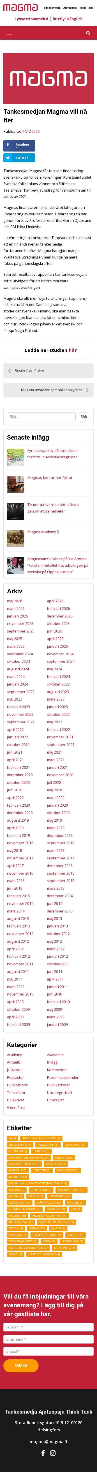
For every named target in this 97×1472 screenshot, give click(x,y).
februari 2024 (58, 676)
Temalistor (16, 1092)
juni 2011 (54, 971)
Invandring (68, 1170)
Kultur (16, 1190)
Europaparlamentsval (28, 1158)
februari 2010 (58, 1001)
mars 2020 (56, 797)
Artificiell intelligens (41, 1138)
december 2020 (20, 774)
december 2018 (60, 835)
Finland (64, 1158)
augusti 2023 (58, 691)
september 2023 (21, 691)
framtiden (56, 1164)
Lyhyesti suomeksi (31, 18)
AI (12, 1138)
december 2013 (60, 911)
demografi (48, 1145)
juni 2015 (14, 888)
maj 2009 (54, 1009)
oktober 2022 (58, 714)
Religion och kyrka (49, 1215)
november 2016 (20, 873)
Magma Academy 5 (43, 531)
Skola (16, 1228)
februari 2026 (58, 608)
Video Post (16, 1107)
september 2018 (60, 842)
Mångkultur (49, 1203)
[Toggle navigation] (9, 33)
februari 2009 (18, 1024)
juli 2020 (54, 782)
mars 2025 (16, 646)
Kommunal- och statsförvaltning (38, 1183)
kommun (18, 1177)
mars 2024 (16, 676)
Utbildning (64, 1248)
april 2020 (15, 797)
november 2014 (20, 903)
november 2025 (20, 623)
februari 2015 (18, 895)
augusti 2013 (18, 918)
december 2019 (20, 812)
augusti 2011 (18, 971)
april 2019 (15, 827)
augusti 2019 (18, 820)
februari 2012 (18, 956)
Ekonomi (18, 1151)
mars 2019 (56, 827)
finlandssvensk (24, 1164)
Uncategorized (59, 1092)
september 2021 (60, 744)
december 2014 (60, 895)
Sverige (75, 1235)
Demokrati (75, 1145)
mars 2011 (16, 986)
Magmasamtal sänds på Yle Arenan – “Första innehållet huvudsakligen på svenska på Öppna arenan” (58, 565)
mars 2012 (56, 948)
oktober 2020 (18, 782)
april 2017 (15, 865)
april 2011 (55, 979)
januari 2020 (57, 805)
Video (15, 1254)
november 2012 (20, 933)
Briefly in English (68, 18)
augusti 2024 (18, 669)
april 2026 (55, 600)
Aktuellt (13, 1062)
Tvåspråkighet (22, 1241)
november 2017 (20, 858)
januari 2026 (17, 616)
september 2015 (60, 880)
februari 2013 (18, 926)
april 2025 (55, 638)
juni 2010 (54, 994)
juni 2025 (54, 631)
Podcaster (15, 1077)
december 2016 (60, 865)
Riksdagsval (21, 1222)
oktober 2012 (58, 933)
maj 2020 (54, 790)
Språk (37, 1228)
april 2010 (15, 1001)
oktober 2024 (18, 661)
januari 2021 (57, 767)
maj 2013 (54, 918)
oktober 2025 (58, 623)
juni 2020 (14, 790)
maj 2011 (14, 979)
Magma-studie (71, 1190)
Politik (17, 1215)
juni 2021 (14, 752)
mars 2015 (56, 888)
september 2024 (60, 661)
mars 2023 (56, 699)
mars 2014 (16, 911)
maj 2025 (14, 638)
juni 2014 (54, 903)
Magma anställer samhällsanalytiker (51, 389)
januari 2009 (57, 1024)
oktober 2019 (58, 812)
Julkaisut (14, 1069)
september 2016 (60, 873)
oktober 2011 (58, 963)
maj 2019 (54, 820)
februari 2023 (18, 706)
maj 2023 (14, 699)
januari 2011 (57, 986)
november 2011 (20, 963)
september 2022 (21, 722)
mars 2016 (16, 880)
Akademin (55, 1054)
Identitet (42, 1170)
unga (49, 1241)
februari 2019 (18, 835)
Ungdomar (72, 1241)
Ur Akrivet (15, 1100)
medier (36, 1196)
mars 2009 (56, 1017)
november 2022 (20, 714)
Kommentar (57, 1069)
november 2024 (60, 654)
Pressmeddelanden (63, 1077)
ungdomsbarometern (28, 1248)
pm (76, 1209)
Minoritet (19, 1203)
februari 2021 (18, 767)
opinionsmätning (24, 1209)
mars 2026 (16, 608)
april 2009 (15, 1017)
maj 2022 (54, 722)
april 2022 (15, 729)
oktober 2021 (18, 744)
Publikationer (58, 1085)
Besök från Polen (29, 370)
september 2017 (60, 858)
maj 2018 (14, 850)
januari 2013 (57, 926)
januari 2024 (17, 684)
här (73, 350)
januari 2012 (57, 956)
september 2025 (21, 631)
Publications (17, 1085)
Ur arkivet (55, 1100)
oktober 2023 (58, 684)
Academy (14, 1054)
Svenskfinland (47, 1235)
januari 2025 (57, 646)
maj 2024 (54, 669)
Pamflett (56, 1209)
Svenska (17, 1235)
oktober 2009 (18, 1009)
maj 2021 (54, 752)
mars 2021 (56, 759)
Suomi (58, 1228)
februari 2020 (18, 805)
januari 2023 (57, 706)
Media (15, 1196)
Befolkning (20, 1145)
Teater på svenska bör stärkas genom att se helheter (53, 508)
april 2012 (15, 948)
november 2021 (60, 737)
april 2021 (15, 759)
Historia (17, 1170)
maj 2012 (54, 941)
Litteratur (41, 1190)
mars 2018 (56, 850)
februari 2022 (58, 729)
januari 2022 (17, 737)
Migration (60, 1196)
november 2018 (20, 842)
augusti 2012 (18, 941)
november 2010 (20, 994)
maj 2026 (14, 600)
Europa (41, 1151)
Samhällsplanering (56, 1222)
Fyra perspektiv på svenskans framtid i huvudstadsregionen (52, 453)
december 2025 (60, 616)
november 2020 (60, 774)
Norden (75, 1203)
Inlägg (52, 1062)
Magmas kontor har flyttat (49, 477)
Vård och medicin (44, 1254)
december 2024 (20, 654)
